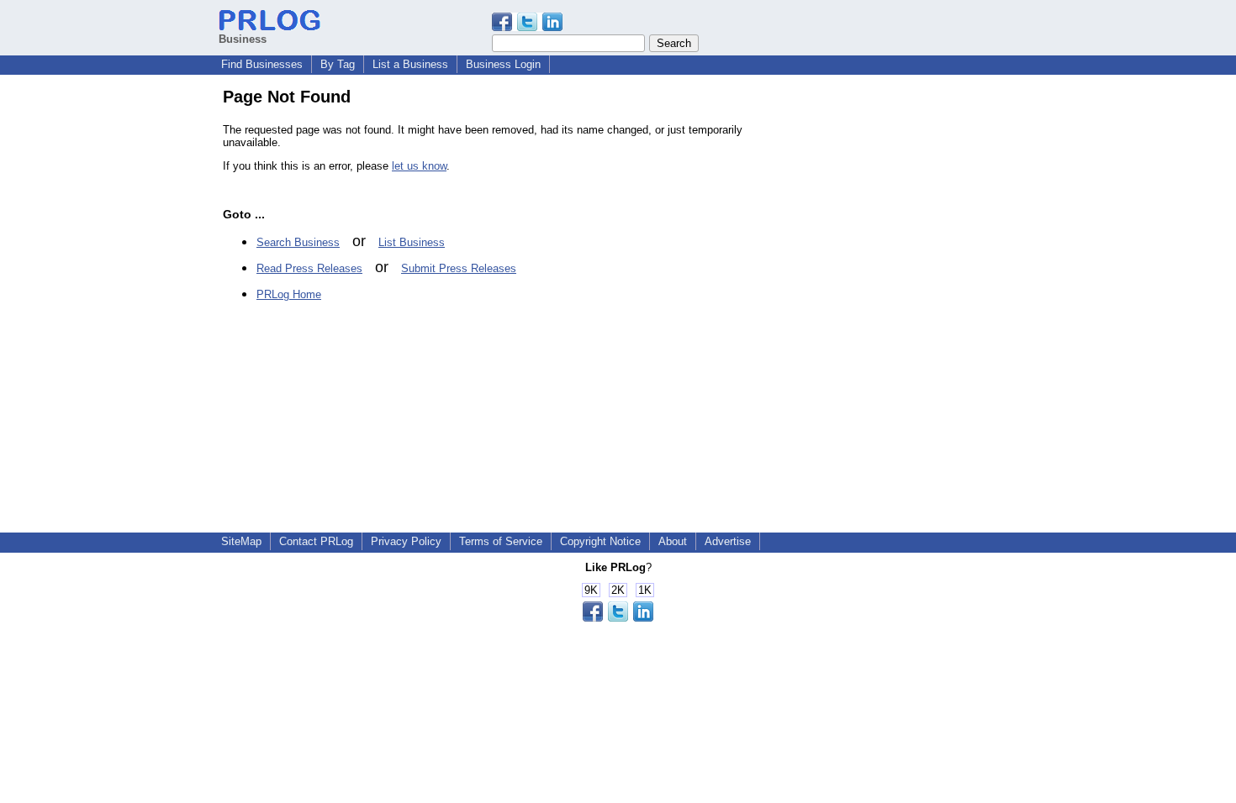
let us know (419, 166)
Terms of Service (500, 541)
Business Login (503, 64)
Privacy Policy (406, 541)
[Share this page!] (527, 27)
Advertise (728, 541)
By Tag (337, 64)
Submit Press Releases (458, 268)
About (672, 541)
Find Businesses (262, 64)
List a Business (410, 64)
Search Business (298, 242)
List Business (411, 242)
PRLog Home (288, 294)
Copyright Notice (600, 541)
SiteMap (241, 541)
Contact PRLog (316, 541)
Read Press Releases (309, 268)
